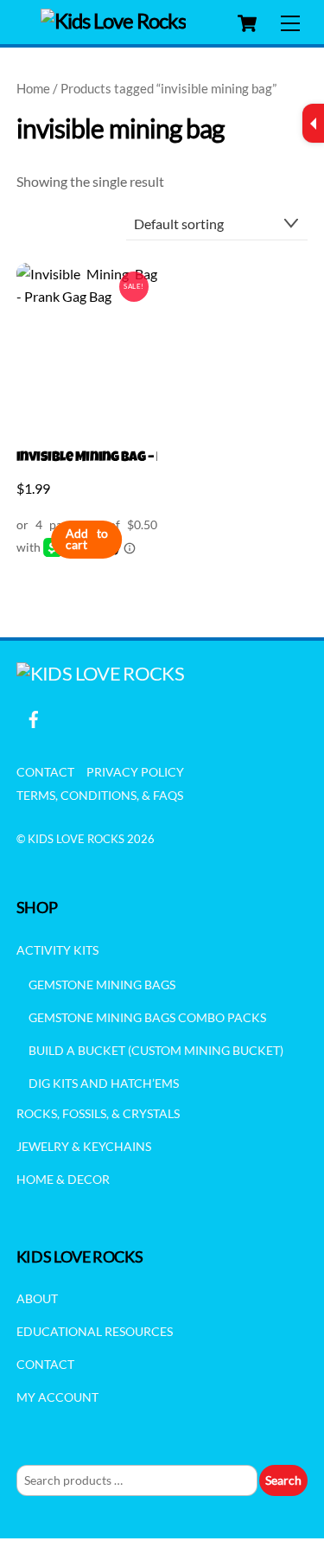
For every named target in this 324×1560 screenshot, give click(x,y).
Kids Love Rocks (76, 839)
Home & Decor (63, 1179)
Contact (45, 771)
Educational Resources (94, 1331)
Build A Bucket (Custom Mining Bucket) (156, 1050)
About (37, 1298)
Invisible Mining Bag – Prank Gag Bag (86, 458)
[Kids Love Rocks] (114, 20)
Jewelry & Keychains (83, 1146)
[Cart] (247, 23)
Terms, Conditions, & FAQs (99, 795)
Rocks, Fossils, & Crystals (98, 1113)
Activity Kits (57, 950)
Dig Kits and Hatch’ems (104, 1083)
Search (283, 1480)
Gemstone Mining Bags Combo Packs (147, 1017)
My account (57, 1397)
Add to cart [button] (87, 540)
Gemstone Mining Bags (102, 984)
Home (33, 88)
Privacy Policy (135, 771)
